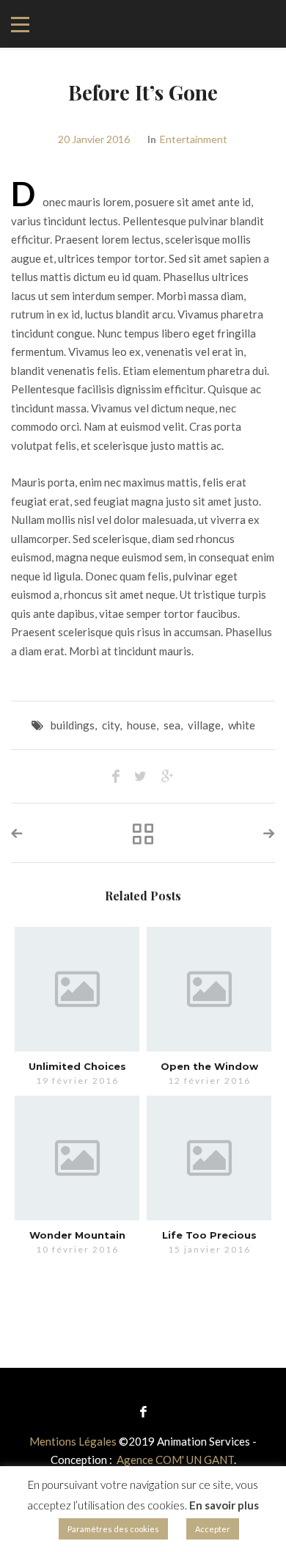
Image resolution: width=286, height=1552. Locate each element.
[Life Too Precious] (209, 1158)
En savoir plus (224, 1505)
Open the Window (209, 1066)
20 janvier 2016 (94, 139)
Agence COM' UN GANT (175, 1459)
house (141, 725)
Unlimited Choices (77, 1066)
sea (172, 725)
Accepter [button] (212, 1529)
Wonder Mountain (77, 1235)
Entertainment (193, 139)
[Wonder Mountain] (77, 1158)
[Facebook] (143, 1410)
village (204, 725)
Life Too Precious (209, 1235)
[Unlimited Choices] (77, 989)
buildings (73, 725)
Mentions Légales (73, 1441)
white (241, 725)
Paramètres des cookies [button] (113, 1529)
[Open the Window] (209, 989)
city (111, 725)
